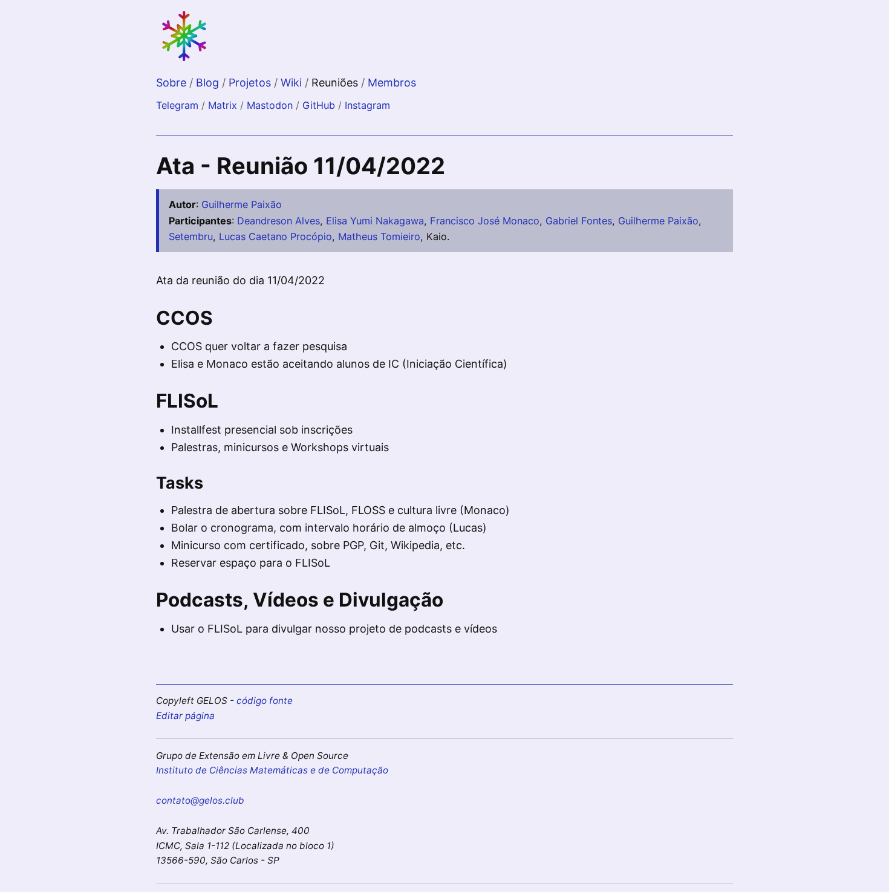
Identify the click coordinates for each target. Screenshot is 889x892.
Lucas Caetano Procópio (275, 236)
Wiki (293, 82)
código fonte (264, 700)
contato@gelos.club (200, 800)
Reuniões (336, 82)
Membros (392, 82)
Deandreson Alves (278, 221)
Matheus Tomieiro (379, 236)
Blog (209, 82)
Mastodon (270, 105)
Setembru (191, 236)
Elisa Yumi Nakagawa (375, 221)
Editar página (185, 715)
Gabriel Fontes (578, 221)
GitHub (318, 105)
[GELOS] (184, 60)
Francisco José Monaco (484, 221)
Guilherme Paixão (241, 204)
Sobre (172, 82)
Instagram (367, 105)
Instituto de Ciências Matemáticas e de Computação (272, 770)
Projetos (251, 82)
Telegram (177, 105)
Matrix (222, 105)
